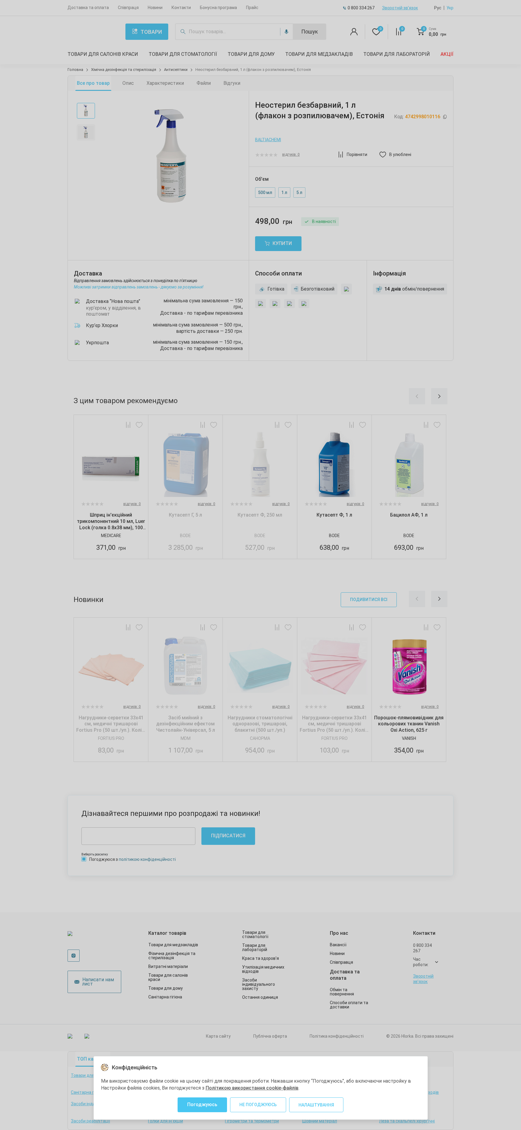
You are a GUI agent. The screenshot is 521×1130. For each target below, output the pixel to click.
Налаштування (316, 1105)
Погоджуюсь (202, 1104)
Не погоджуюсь (258, 1104)
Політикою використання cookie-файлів (252, 1088)
